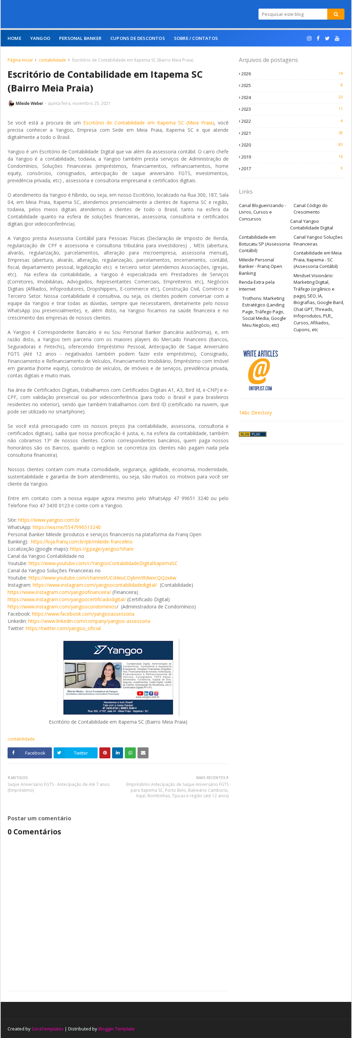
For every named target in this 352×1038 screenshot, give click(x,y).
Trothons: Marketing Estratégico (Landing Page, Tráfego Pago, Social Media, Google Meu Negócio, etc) (264, 311)
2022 (292, 121)
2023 (292, 109)
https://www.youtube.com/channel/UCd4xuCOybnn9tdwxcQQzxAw (102, 577)
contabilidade (52, 60)
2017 (292, 168)
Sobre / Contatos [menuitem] (196, 38)
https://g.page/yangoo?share (102, 548)
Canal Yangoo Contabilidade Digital (311, 224)
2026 (292, 74)
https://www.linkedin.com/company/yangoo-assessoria (89, 621)
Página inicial (20, 60)
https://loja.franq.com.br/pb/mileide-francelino (82, 541)
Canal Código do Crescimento (311, 208)
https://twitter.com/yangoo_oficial (63, 628)
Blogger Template (116, 1029)
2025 (292, 85)
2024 (292, 97)
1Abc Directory (255, 412)
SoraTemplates (48, 1029)
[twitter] (327, 38)
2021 (292, 133)
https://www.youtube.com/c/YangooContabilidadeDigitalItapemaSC (103, 563)
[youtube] (337, 38)
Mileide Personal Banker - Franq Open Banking (260, 266)
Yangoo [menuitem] (40, 38)
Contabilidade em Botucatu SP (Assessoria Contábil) (264, 243)
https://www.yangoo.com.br (49, 520)
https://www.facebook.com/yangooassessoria (83, 613)
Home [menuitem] (14, 38)
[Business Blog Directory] (252, 435)
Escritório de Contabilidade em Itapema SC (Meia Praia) (148, 122)
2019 (292, 157)
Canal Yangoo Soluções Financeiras (318, 240)
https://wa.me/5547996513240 (67, 527)
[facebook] (318, 38)
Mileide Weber (29, 103)
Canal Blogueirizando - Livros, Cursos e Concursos (262, 212)
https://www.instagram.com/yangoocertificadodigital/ (67, 599)
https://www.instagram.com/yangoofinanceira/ (59, 592)
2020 (292, 145)
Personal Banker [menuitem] (80, 38)
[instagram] (309, 38)
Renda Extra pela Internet (257, 285)
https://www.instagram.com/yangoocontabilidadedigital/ (95, 585)
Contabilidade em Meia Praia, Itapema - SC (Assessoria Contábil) (318, 259)
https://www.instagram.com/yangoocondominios (62, 606)
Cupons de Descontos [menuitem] (137, 38)
